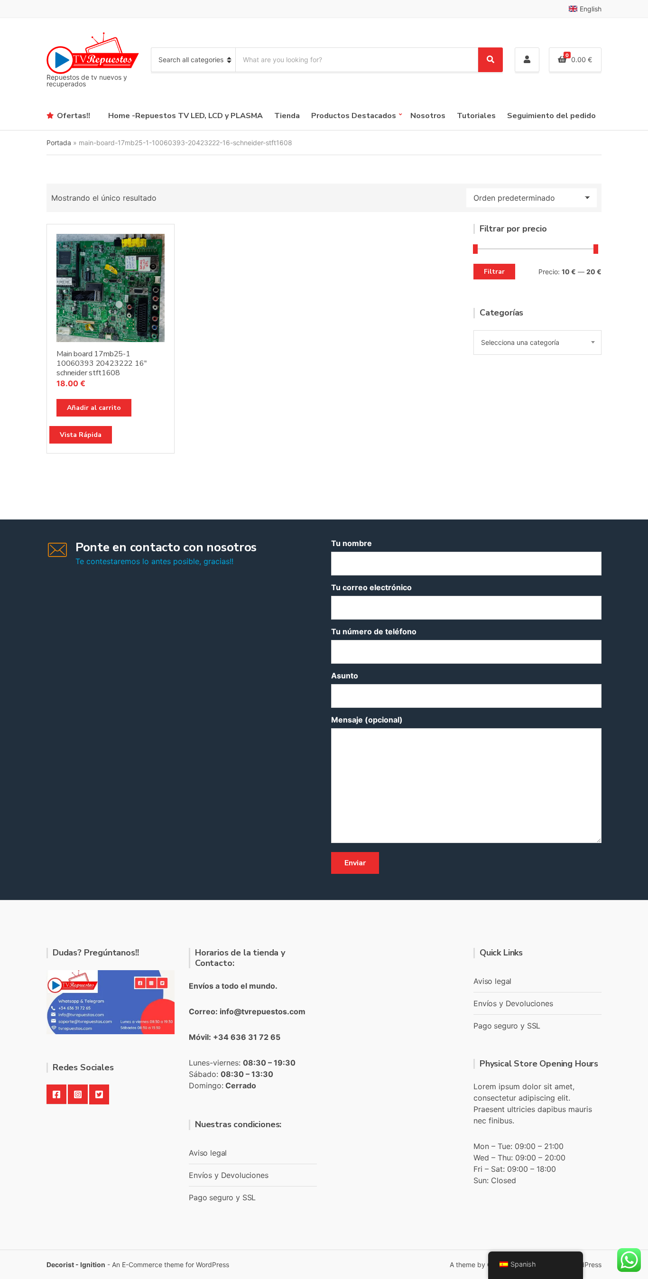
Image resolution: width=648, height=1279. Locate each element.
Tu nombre (351, 543)
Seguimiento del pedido (551, 116)
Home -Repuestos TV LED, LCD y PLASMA (185, 116)
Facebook (56, 1094)
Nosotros (427, 116)
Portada (58, 143)
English (591, 9)
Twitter (99, 1094)
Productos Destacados (353, 116)
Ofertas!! (73, 116)
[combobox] (537, 342)
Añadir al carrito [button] (94, 407)
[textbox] (537, 342)
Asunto (344, 675)
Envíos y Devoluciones (228, 1175)
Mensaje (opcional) (367, 719)
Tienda (287, 116)
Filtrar (494, 271)
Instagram (78, 1094)
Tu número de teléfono (374, 631)
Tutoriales (476, 116)
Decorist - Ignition (75, 1264)
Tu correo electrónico (371, 587)
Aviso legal (208, 1153)
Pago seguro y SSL (222, 1197)
